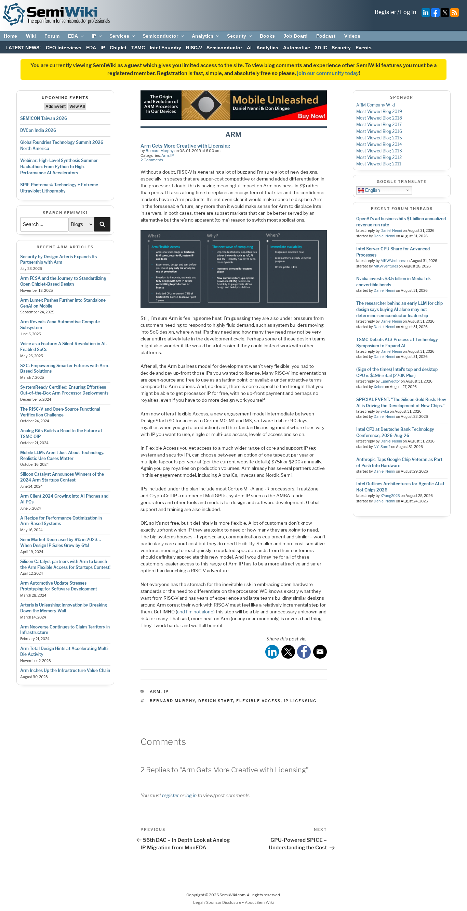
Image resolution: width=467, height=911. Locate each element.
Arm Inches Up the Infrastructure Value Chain (65, 670)
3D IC (321, 47)
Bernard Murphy (160, 150)
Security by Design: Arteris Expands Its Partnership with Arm (58, 259)
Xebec (379, 387)
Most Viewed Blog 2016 (379, 131)
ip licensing (300, 700)
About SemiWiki (259, 902)
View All (77, 106)
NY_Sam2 (382, 447)
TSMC (138, 47)
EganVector (390, 381)
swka (385, 411)
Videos (352, 36)
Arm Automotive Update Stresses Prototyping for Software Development (58, 586)
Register (385, 12)
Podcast (325, 36)
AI (249, 47)
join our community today (328, 73)
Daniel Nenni (391, 230)
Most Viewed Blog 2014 (379, 144)
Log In (408, 12)
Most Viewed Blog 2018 (379, 118)
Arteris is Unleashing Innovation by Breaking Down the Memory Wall (63, 607)
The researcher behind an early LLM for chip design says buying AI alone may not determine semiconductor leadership (399, 309)
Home (10, 36)
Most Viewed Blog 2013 (379, 150)
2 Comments (152, 160)
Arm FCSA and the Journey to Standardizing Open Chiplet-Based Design (63, 281)
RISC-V (194, 47)
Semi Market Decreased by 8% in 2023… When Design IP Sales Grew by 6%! (60, 542)
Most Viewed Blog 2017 (379, 124)
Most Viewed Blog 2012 (379, 157)
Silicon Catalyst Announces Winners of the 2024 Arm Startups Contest (62, 477)
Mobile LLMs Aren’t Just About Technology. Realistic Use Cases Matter (62, 455)
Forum (51, 36)
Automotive (296, 47)
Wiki (31, 36)
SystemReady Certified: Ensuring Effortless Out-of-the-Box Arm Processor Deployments (64, 390)
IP (94, 36)
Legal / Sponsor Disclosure (217, 902)
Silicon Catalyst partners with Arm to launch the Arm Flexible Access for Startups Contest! (65, 564)
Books (267, 36)
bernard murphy (172, 700)
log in (191, 795)
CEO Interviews (63, 47)
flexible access (258, 700)
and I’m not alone (195, 611)
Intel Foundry (165, 47)
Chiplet (118, 47)
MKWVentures (393, 261)
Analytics (203, 36)
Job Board (295, 36)
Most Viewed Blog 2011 (378, 163)
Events (364, 47)
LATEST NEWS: (23, 47)
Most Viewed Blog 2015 (379, 137)
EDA (73, 36)
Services (119, 36)
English (372, 189)
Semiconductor (160, 36)
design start (215, 700)
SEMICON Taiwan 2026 (43, 118)
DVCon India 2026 (38, 130)
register (170, 795)
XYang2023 (390, 496)
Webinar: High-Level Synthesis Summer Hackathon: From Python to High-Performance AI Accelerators (59, 166)
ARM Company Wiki (375, 105)
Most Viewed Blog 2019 (379, 111)
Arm (165, 155)
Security (236, 36)
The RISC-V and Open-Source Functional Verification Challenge (60, 412)
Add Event (55, 106)
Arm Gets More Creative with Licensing (185, 146)
